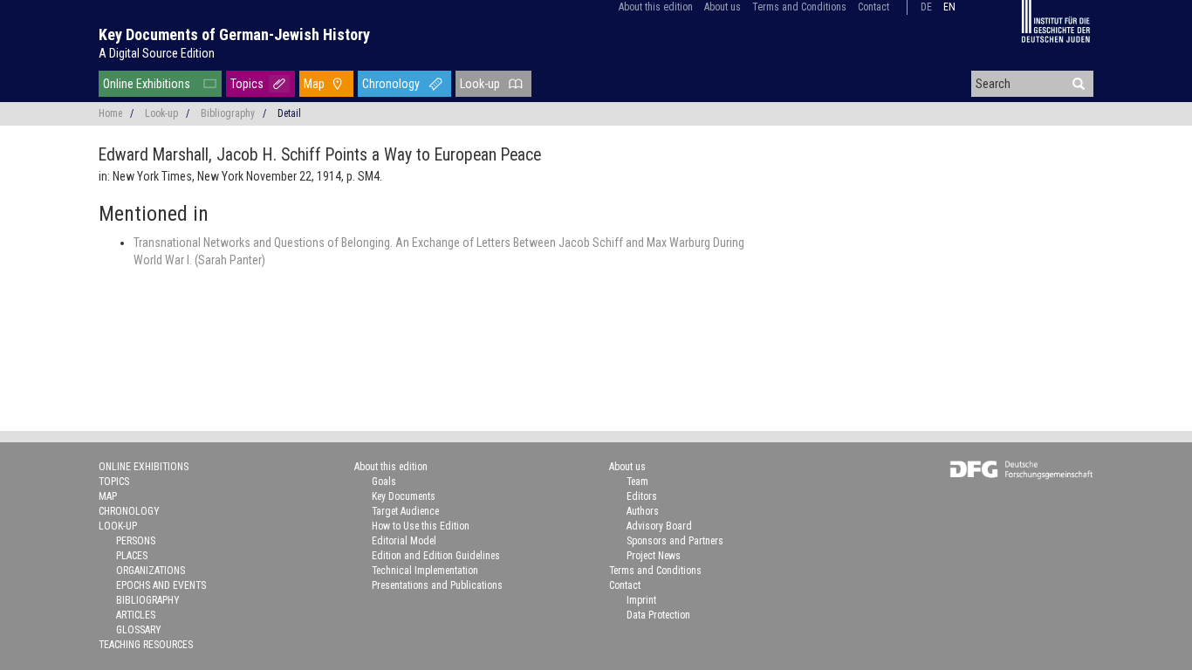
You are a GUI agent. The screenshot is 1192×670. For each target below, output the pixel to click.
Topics (247, 84)
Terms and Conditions (799, 7)
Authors (643, 511)
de (926, 7)
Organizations (150, 570)
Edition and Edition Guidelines (436, 556)
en (949, 7)
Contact (873, 7)
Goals (384, 481)
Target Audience (405, 511)
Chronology (391, 84)
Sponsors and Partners (675, 541)
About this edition (656, 7)
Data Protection (658, 615)
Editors (642, 496)
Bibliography (228, 113)
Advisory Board (659, 526)
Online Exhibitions (146, 84)
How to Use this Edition (420, 526)
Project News (654, 556)
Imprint (641, 600)
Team (637, 481)
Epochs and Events (161, 585)
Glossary (138, 630)
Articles (135, 615)
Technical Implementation (425, 570)
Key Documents (403, 496)
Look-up (480, 84)
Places (131, 556)
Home (110, 113)
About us (722, 7)
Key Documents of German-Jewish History (234, 34)
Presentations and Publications (437, 585)
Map (314, 84)
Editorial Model (404, 541)
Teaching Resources (146, 645)
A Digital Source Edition (157, 53)
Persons (135, 541)
